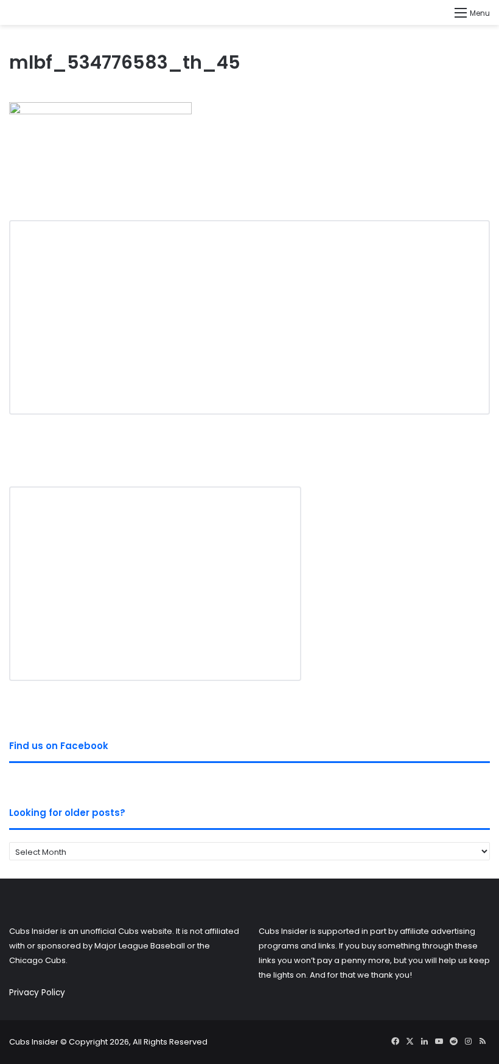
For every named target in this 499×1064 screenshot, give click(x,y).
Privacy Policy (37, 992)
